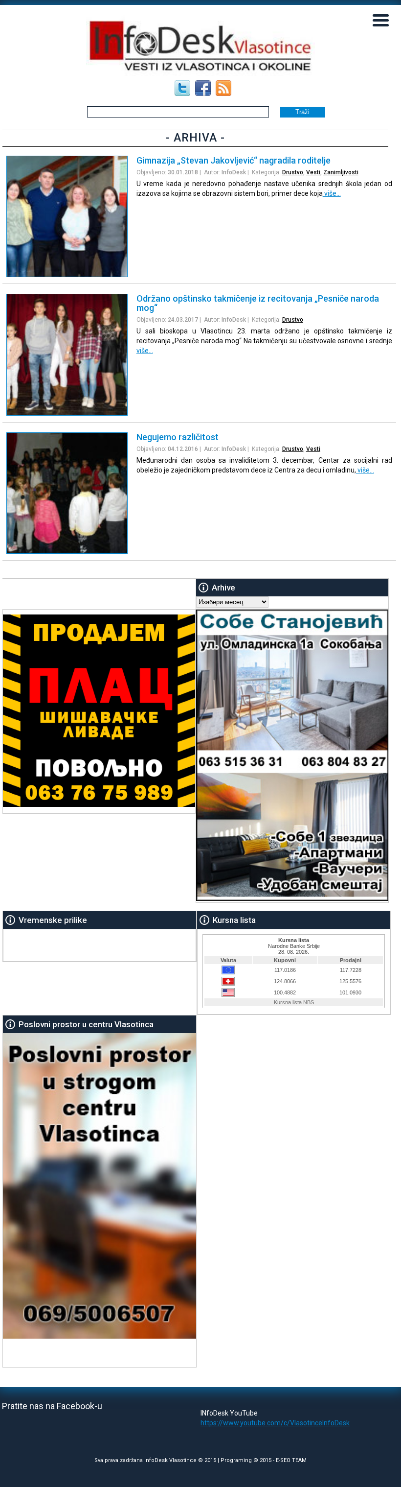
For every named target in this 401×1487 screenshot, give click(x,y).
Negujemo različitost (177, 437)
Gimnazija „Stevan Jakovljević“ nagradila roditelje (233, 160)
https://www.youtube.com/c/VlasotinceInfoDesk (275, 1423)
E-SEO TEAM (291, 1460)
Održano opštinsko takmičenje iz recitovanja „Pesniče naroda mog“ (257, 303)
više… (332, 193)
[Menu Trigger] (381, 19)
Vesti (313, 172)
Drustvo (292, 172)
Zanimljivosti (340, 172)
